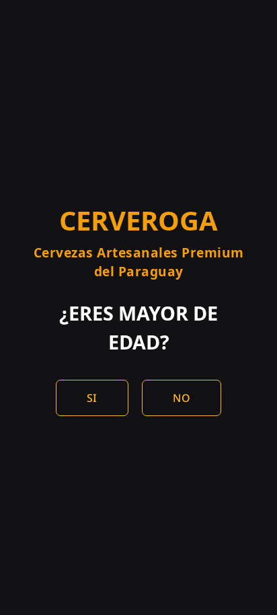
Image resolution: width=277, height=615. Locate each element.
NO (181, 398)
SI (92, 398)
